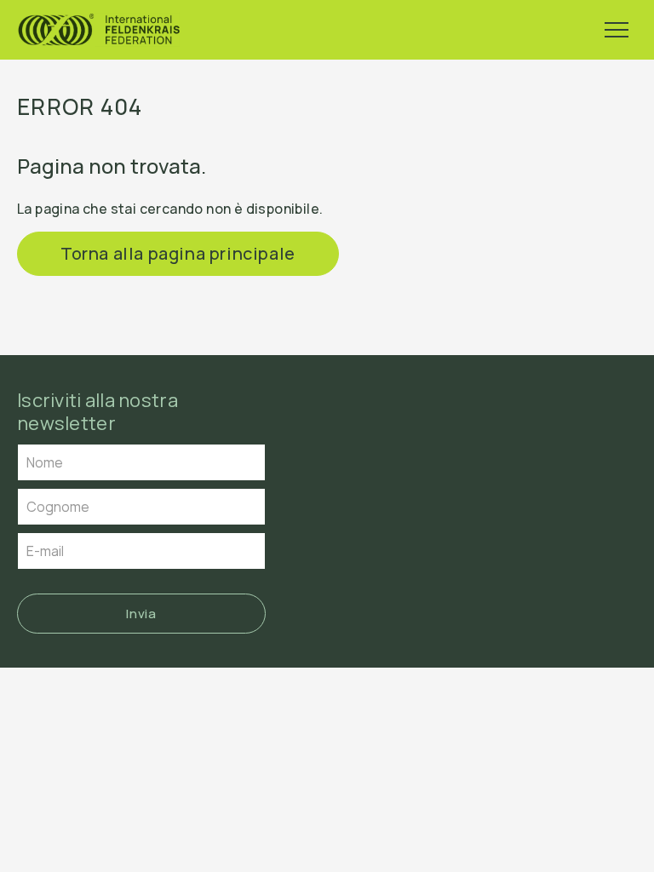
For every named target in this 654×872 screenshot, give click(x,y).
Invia (141, 613)
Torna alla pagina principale (177, 253)
